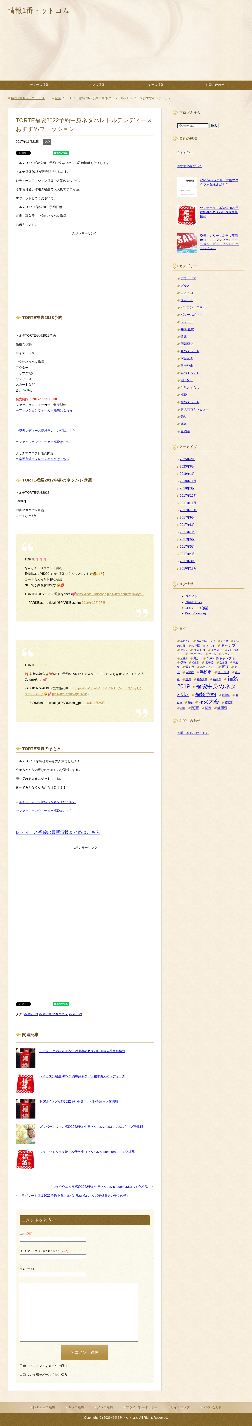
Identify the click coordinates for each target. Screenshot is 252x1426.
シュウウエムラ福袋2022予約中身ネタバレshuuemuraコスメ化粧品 (87, 1152)
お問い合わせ (214, 84)
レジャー (187, 322)
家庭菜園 (187, 358)
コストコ (187, 292)
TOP (28, 98)
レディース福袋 (38, 84)
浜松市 (206, 672)
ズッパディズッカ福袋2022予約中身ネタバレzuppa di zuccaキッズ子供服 (91, 1126)
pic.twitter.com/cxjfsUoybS (125, 594)
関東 (195, 708)
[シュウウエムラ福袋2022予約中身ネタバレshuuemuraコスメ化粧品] (25, 1159)
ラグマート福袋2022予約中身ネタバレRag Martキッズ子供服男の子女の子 (73, 1195)
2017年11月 (188, 503)
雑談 (184, 424)
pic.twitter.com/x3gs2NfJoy (70, 694)
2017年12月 (188, 495)
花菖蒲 (229, 702)
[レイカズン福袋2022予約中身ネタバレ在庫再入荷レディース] (25, 1083)
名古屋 (223, 662)
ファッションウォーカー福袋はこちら (45, 410)
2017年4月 (187, 554)
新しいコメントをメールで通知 (45, 1366)
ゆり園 (195, 645)
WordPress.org (195, 613)
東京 (225, 667)
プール (212, 654)
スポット (187, 300)
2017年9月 (187, 517)
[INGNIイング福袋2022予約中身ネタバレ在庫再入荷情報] (25, 1109)
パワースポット (192, 314)
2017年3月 (187, 561)
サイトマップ (180, 1407)
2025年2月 (187, 459)
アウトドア (188, 278)
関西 (208, 708)
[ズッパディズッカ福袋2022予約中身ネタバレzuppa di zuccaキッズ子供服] (25, 1134)
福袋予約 (75, 1014)
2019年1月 (187, 473)
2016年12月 (188, 568)
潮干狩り (187, 380)
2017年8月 (187, 524)
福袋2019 (31, 1014)
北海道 (209, 662)
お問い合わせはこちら (193, 733)
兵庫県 (195, 662)
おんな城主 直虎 (205, 641)
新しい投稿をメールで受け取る (45, 1374)
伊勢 (183, 662)
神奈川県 (202, 679)
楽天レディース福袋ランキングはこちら (47, 430)
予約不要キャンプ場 (220, 658)
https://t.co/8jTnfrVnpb (91, 594)
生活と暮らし (190, 387)
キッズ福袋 (156, 84)
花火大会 (208, 701)
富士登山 (187, 365)
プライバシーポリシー (142, 1407)
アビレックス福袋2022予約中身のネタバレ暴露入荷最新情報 (82, 1051)
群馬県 (226, 695)
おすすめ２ (185, 152)
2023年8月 (187, 466)
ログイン (191, 596)
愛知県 (189, 667)
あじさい (185, 641)
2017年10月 (188, 510)
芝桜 (190, 702)
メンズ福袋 (97, 84)
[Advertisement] (126, 51)
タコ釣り (216, 650)
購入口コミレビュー (195, 409)
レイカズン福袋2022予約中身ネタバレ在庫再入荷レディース (82, 1076)
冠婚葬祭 (187, 343)
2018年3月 (187, 488)
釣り (184, 416)
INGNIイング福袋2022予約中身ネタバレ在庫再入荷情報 (78, 1101)
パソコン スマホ (193, 307)
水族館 (190, 672)
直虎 (188, 679)
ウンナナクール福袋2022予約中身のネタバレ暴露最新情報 (219, 212)
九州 (196, 658)
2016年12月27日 (93, 602)
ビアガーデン (196, 654)
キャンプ (228, 645)
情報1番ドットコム (38, 10)
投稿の (193, 602)
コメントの (196, 607)
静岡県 (185, 431)
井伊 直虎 (187, 329)
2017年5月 (187, 546)
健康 (184, 336)
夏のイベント (190, 351)
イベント (210, 646)
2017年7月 (187, 532)
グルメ (185, 285)
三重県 (183, 658)
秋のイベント (190, 402)
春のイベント (190, 373)
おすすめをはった (189, 166)
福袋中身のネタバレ (53, 1014)
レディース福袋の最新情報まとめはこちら (58, 832)
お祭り (224, 641)
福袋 (47, 141)
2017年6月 (187, 539)
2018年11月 (188, 481)
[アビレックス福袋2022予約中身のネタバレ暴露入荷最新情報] (25, 1058)
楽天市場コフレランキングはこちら (44, 459)
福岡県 (217, 679)
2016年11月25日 (93, 703)
